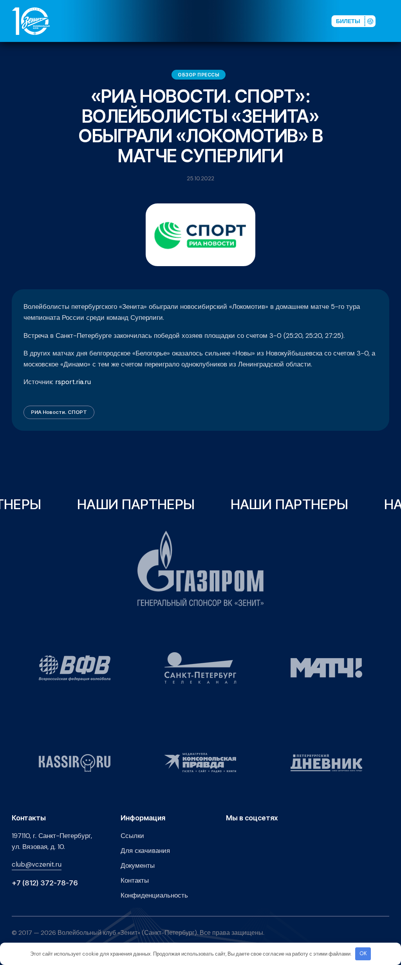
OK (363, 953)
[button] (392, 20)
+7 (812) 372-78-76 (45, 883)
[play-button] (267, 20)
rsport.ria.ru (73, 381)
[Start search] (303, 21)
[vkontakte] (242, 20)
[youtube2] (254, 20)
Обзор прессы (198, 75)
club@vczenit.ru (36, 864)
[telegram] (279, 20)
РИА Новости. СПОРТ (59, 412)
